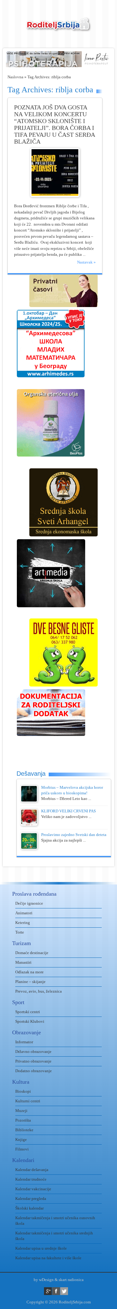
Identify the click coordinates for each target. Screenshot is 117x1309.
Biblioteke (24, 1130)
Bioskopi (23, 1091)
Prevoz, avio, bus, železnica (38, 991)
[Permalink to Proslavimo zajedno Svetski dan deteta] (29, 848)
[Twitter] (64, 1291)
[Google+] (48, 1291)
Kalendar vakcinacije (33, 1189)
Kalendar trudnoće (30, 1179)
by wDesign (44, 1279)
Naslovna (15, 77)
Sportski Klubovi (29, 1021)
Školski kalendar (29, 1208)
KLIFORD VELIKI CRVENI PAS (68, 811)
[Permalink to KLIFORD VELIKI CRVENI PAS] (29, 824)
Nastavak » (86, 262)
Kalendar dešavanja (31, 1169)
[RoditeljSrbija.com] (58, 28)
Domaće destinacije (31, 952)
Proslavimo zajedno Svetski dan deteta (73, 834)
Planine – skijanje (30, 981)
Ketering (22, 922)
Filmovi (22, 1149)
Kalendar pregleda (30, 1198)
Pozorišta (23, 1120)
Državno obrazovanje (33, 1051)
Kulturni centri (27, 1101)
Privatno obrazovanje (33, 1061)
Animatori (23, 913)
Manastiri (23, 962)
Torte (19, 932)
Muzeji (21, 1110)
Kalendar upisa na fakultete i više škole (48, 1258)
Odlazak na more (29, 972)
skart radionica (71, 1279)
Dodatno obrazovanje (33, 1070)
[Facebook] (56, 1291)
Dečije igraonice (29, 903)
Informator (24, 1042)
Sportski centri (27, 1011)
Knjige (21, 1139)
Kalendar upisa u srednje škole (41, 1248)
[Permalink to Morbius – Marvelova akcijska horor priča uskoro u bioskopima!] (29, 800)
